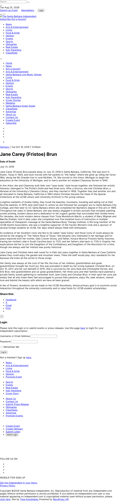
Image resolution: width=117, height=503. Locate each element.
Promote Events (14, 415)
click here (5, 499)
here (82, 328)
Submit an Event (9, 10)
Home (9, 63)
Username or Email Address (15, 336)
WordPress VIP (61, 499)
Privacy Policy (7, 485)
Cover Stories (13, 100)
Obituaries (11, 44)
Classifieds (11, 52)
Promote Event (14, 376)
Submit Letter (13, 431)
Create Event (13, 120)
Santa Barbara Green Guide (20, 105)
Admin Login (12, 435)
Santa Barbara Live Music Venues (24, 74)
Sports (9, 41)
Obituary (5, 147)
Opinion (10, 35)
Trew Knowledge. (29, 499)
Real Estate (12, 47)
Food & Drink (13, 32)
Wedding (10, 103)
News (9, 24)
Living (9, 30)
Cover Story (12, 393)
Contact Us (12, 117)
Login (41, 10)
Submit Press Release (17, 404)
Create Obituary (14, 428)
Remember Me (11, 346)
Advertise (11, 111)
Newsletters (27, 10)
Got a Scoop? (18, 19)
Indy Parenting (13, 50)
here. (29, 357)
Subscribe (5, 19)
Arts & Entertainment (17, 27)
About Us (11, 114)
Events (9, 38)
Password (5, 341)
